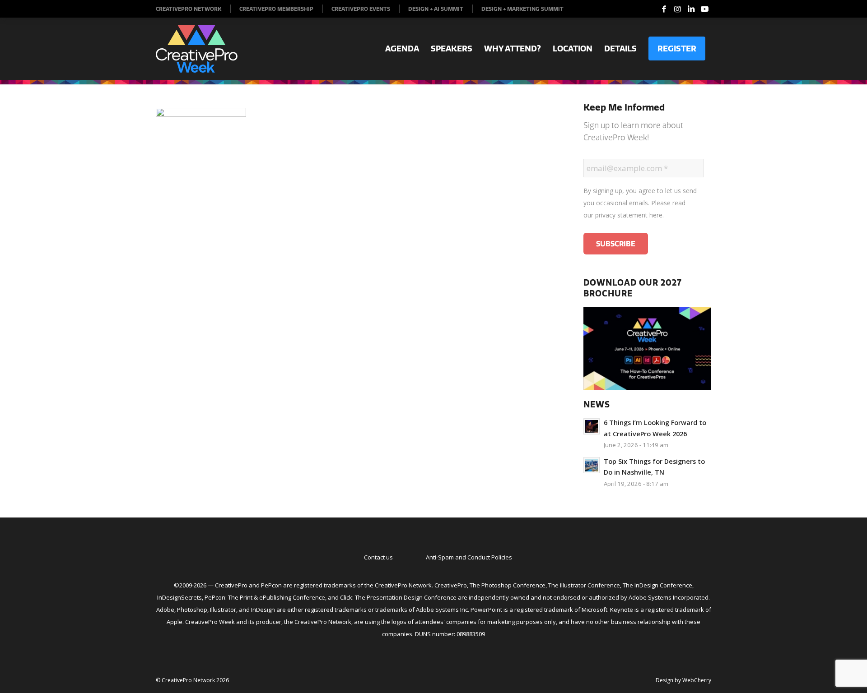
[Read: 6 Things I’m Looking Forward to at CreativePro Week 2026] (591, 426)
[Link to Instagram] (677, 9)
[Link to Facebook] (664, 9)
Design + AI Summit (435, 8)
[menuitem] (193, 9)
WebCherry (696, 680)
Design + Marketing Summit (522, 8)
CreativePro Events (360, 8)
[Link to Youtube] (704, 9)
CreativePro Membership (276, 8)
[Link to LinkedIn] (691, 9)
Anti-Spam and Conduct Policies (469, 557)
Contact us (378, 557)
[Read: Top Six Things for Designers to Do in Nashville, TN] (591, 465)
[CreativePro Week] (197, 49)
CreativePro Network (188, 8)
